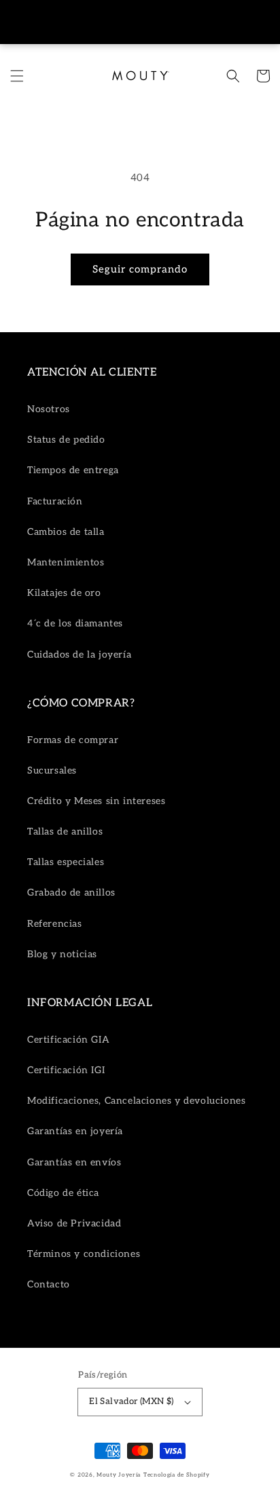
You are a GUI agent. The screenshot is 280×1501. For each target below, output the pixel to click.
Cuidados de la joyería (79, 654)
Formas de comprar (72, 740)
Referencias (54, 923)
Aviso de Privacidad (74, 1223)
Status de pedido (66, 439)
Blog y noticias (62, 954)
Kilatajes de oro (64, 593)
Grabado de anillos (71, 892)
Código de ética (63, 1193)
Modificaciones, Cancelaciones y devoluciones (136, 1100)
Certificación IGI (66, 1070)
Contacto (48, 1284)
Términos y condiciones (83, 1254)
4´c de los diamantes (75, 623)
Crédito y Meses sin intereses (96, 801)
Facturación (55, 501)
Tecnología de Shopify (176, 1474)
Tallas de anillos (65, 831)
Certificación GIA (68, 1039)
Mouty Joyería (119, 1474)
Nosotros (48, 409)
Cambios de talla (66, 532)
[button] (17, 76)
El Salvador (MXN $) (131, 1401)
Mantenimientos (65, 562)
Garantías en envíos (74, 1162)
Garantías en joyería (75, 1131)
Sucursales (52, 770)
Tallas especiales (65, 862)
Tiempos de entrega (73, 470)
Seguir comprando (140, 269)
